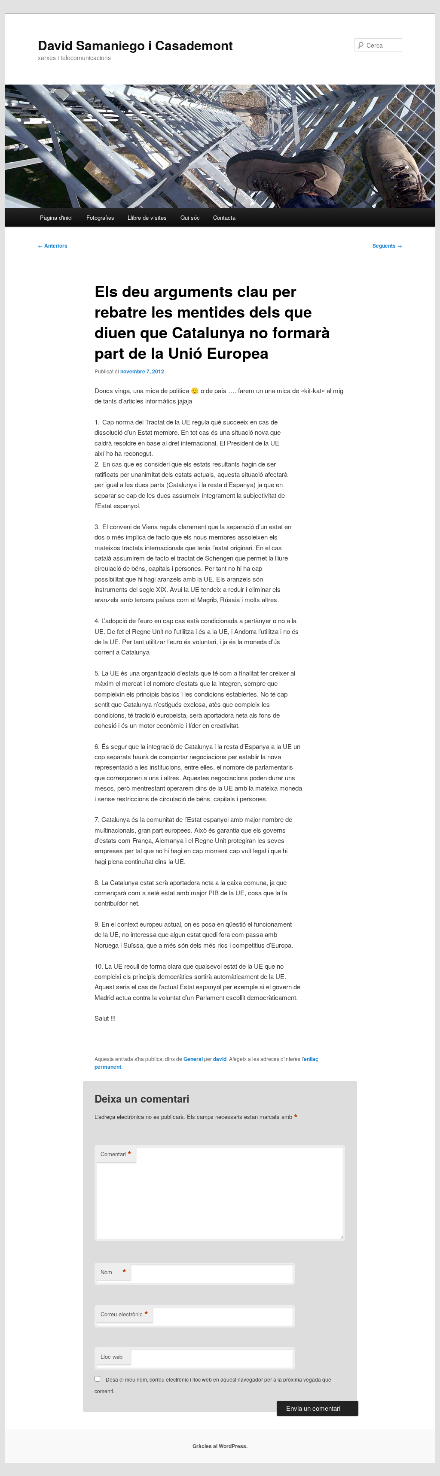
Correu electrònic (124, 1314)
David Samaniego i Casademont (135, 45)
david (219, 1059)
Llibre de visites (147, 217)
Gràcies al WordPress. (220, 1446)
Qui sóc (190, 217)
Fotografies (100, 217)
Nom (113, 1272)
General (193, 1059)
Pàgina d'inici (56, 217)
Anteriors (52, 245)
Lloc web (111, 1356)
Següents (387, 245)
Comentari (116, 1154)
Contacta (224, 217)
